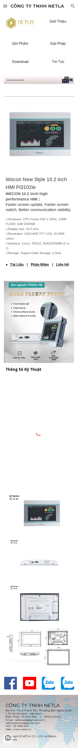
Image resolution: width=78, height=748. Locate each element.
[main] (39, 215)
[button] (5, 6)
